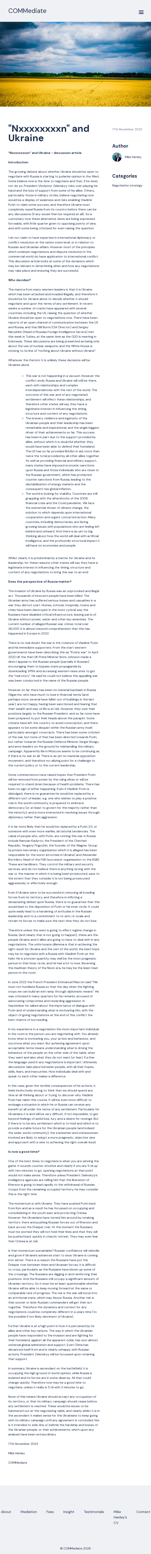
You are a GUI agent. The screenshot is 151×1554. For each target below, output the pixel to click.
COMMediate (27, 11)
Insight (68, 1511)
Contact (143, 1511)
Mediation (29, 1511)
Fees (50, 1511)
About (6, 1511)
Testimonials (94, 1511)
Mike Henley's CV (120, 1517)
